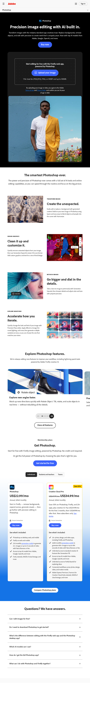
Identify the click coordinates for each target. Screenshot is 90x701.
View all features (45, 425)
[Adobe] (12, 3)
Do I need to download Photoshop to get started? (29, 627)
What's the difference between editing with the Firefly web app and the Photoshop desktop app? (42, 637)
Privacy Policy (41, 90)
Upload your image (47, 72)
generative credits (27, 543)
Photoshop (6, 10)
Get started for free (45, 463)
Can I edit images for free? (19, 619)
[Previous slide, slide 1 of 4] (38, 416)
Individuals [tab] (31, 475)
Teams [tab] (60, 475)
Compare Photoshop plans (45, 590)
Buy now (45, 44)
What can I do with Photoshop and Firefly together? (30, 663)
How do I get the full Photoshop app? (24, 655)
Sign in (83, 4)
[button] (76, 4)
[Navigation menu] (3, 3)
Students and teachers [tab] (46, 475)
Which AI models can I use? (20, 647)
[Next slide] (51, 416)
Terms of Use (29, 90)
